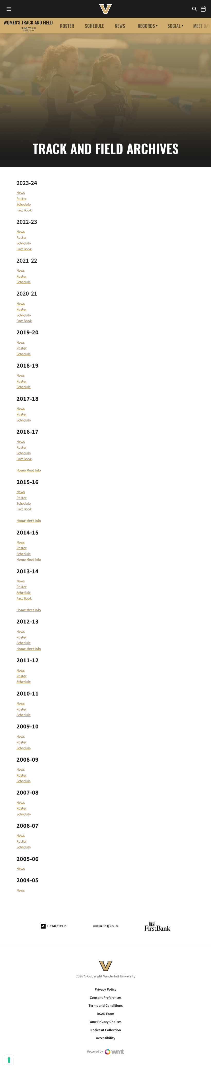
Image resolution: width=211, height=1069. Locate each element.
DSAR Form (105, 1014)
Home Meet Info (28, 470)
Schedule (94, 25)
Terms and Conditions (106, 1005)
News (120, 25)
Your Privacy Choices (105, 1022)
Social (174, 25)
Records (146, 25)
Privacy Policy (105, 989)
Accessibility (105, 1038)
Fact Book (24, 210)
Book (28, 459)
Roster (67, 25)
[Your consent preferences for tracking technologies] (9, 1060)
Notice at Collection (105, 1030)
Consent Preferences (105, 997)
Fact (20, 459)
